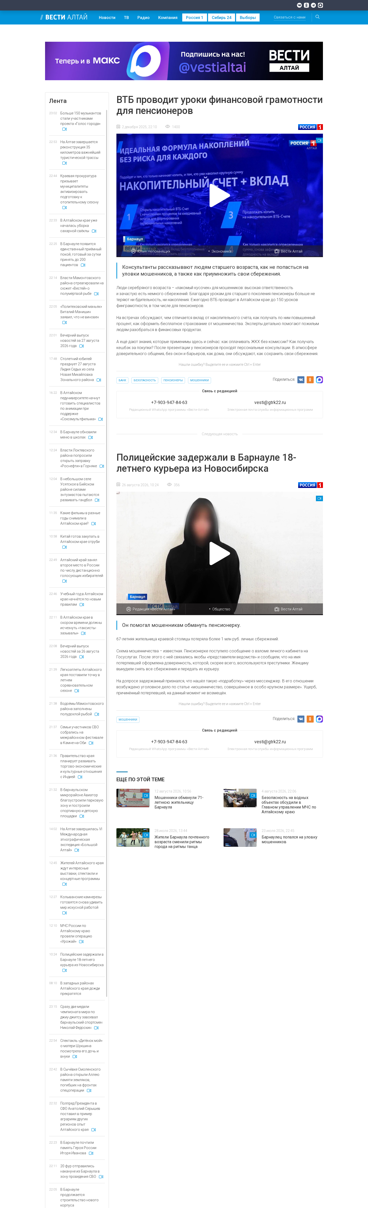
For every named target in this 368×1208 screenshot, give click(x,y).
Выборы (248, 17)
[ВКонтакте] (299, 5)
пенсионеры (173, 380)
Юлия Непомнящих (153, 251)
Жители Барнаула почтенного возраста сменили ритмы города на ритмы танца (181, 842)
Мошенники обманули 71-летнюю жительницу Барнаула (179, 802)
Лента (58, 100)
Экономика (221, 251)
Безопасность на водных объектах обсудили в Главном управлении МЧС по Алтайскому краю (289, 804)
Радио (143, 17)
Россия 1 (194, 17)
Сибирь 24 (221, 17)
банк (122, 380)
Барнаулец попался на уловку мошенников (289, 839)
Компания (167, 17)
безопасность (145, 380)
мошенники (199, 380)
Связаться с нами (289, 17)
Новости (107, 17)
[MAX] (320, 5)
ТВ (126, 17)
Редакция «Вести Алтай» (154, 609)
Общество (221, 609)
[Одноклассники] (306, 5)
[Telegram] (313, 5)
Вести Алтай (291, 251)
